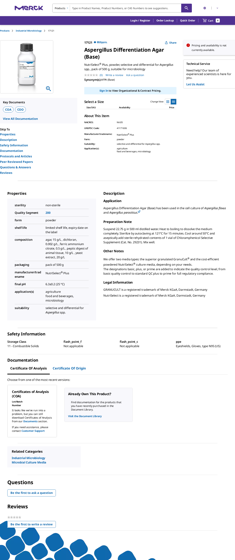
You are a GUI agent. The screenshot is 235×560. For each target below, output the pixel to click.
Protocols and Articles (16, 156)
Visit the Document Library (85, 416)
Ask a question (135, 75)
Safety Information (14, 145)
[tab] (8, 30)
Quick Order (187, 20)
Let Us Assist (195, 84)
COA (8, 110)
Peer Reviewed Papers (16, 162)
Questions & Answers (15, 167)
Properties (7, 134)
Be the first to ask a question (31, 493)
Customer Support (33, 431)
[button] (140, 20)
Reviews (6, 173)
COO (20, 110)
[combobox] (122, 8)
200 (48, 213)
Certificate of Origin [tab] (69, 368)
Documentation (11, 151)
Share (172, 42)
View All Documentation (20, 119)
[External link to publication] (139, 211)
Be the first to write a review (33, 525)
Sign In (104, 90)
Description (8, 140)
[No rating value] (92, 75)
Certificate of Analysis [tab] (28, 368)
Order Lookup (165, 20)
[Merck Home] (29, 8)
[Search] (186, 8)
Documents (30, 421)
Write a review (114, 75)
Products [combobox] (60, 8)
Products (5, 30)
